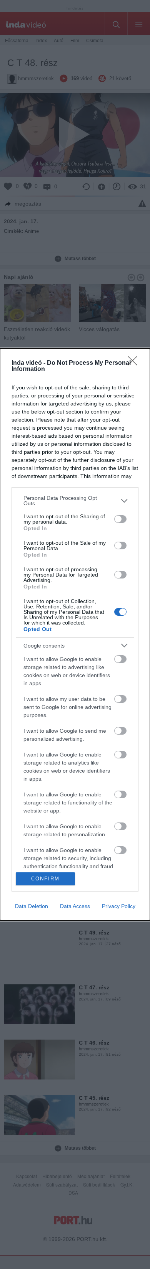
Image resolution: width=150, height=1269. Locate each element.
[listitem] (75, 500)
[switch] (120, 519)
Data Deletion (31, 906)
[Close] (135, 363)
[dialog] (75, 634)
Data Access (75, 906)
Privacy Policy (118, 906)
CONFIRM (45, 879)
